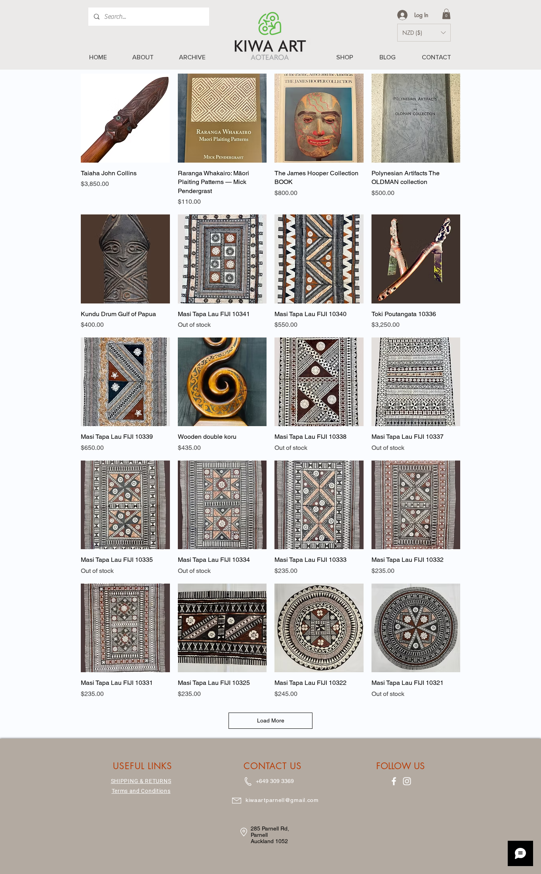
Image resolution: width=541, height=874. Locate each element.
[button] (446, 14)
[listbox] (424, 33)
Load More (270, 720)
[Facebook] (394, 781)
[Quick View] (125, 118)
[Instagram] (407, 781)
